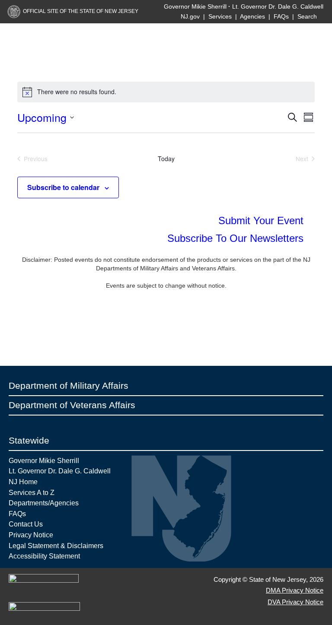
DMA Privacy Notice (294, 590)
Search (308, 16)
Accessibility (28, 556)
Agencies (252, 16)
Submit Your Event (262, 220)
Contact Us (26, 524)
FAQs (281, 16)
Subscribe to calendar (63, 187)
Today (166, 159)
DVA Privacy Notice (295, 602)
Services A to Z (31, 492)
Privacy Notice (31, 535)
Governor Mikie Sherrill (195, 6)
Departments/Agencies (44, 503)
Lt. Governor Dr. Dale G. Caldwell (277, 6)
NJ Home (23, 481)
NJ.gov (190, 16)
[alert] (166, 92)
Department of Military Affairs (68, 385)
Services (220, 16)
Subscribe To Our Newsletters (236, 238)
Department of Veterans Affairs (72, 405)
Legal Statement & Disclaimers (56, 545)
